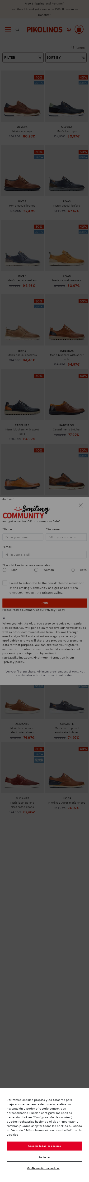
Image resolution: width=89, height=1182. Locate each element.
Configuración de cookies (43, 1168)
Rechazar (44, 1157)
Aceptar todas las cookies (44, 1145)
